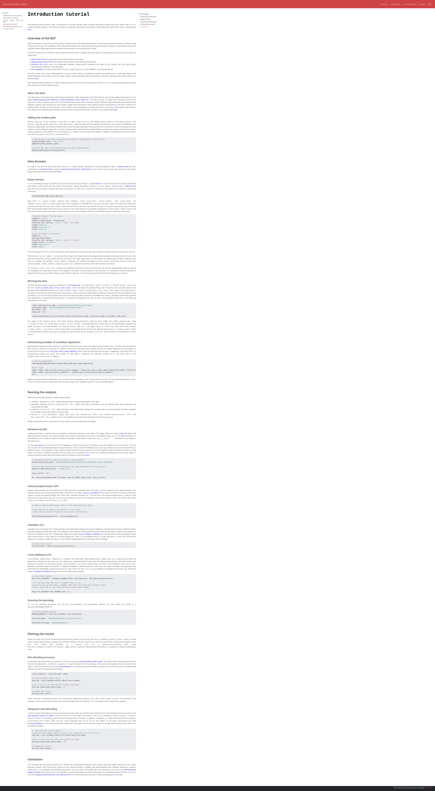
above (40, 445)
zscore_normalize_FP (92, 493)
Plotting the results (147, 24)
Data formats (145, 19)
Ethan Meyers (428, 788)
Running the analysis (148, 21)
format (98, 183)
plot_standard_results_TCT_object (41, 715)
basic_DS (123, 433)
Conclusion (144, 26)
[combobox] (430, 4)
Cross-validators (37, 69)
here (29, 29)
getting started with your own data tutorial (53, 774)
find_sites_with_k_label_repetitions (64, 351)
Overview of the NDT (148, 16)
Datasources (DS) (37, 59)
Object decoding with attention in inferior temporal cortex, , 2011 (61, 99)
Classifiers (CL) (37, 64)
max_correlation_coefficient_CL (91, 534)
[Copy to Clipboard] (134, 610)
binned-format (46, 169)
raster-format (123, 166)
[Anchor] (57, 38)
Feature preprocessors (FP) (41, 62)
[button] (385, 4)
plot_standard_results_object (91, 661)
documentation (65, 666)
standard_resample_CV (43, 571)
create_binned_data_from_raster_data (75, 169)
